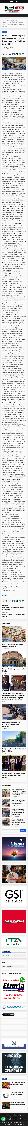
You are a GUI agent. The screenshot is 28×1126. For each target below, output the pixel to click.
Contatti (22, 1119)
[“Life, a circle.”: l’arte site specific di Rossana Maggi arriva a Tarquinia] (6, 1095)
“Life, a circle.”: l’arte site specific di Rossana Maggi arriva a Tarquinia (16, 1093)
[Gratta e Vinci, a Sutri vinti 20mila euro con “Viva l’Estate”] (14, 634)
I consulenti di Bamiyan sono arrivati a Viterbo (13, 670)
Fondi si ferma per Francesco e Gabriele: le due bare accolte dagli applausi (6, 803)
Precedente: (13, 607)
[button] (2, 15)
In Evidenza (11, 664)
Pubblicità (16, 1119)
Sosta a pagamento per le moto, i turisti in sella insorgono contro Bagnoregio (12, 724)
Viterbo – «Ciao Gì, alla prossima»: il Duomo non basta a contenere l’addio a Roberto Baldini (6, 822)
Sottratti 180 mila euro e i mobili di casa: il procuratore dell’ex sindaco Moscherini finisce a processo (6, 812)
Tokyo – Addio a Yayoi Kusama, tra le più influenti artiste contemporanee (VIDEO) (17, 1084)
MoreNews (13, 1124)
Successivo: (13, 614)
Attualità (5, 32)
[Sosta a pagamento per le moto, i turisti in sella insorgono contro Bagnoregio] (14, 712)
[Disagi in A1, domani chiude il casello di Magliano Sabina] (14, 739)
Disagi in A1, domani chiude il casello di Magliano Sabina (14, 750)
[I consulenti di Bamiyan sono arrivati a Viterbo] (14, 659)
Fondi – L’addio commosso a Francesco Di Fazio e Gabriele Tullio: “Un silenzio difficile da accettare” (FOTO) (6, 793)
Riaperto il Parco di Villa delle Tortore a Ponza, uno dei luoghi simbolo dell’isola (13, 775)
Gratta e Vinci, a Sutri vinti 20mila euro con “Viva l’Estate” (12, 645)
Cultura (4, 1078)
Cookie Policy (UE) (8, 1119)
